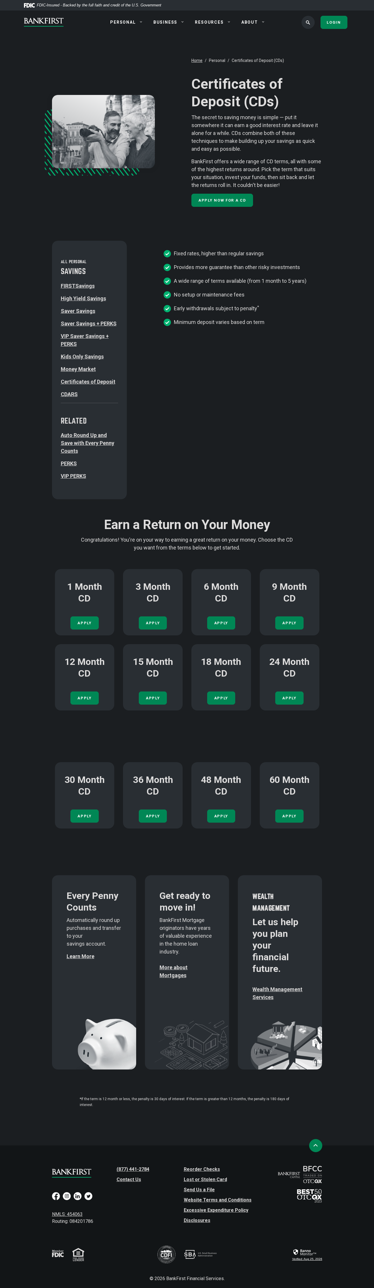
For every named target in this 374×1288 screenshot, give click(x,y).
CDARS (69, 394)
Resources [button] (209, 22)
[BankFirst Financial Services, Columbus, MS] (51, 22)
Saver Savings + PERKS (89, 323)
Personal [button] (123, 22)
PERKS (69, 463)
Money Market (78, 369)
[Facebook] (56, 1198)
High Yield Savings (83, 298)
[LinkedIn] (78, 1198)
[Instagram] (67, 1198)
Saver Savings (78, 311)
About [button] (249, 22)
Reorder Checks (202, 1169)
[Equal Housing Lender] (78, 1254)
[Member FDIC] (58, 1258)
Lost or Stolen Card (205, 1179)
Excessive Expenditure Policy (216, 1210)
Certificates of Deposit (88, 382)
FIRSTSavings (78, 286)
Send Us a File (199, 1189)
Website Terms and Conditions (218, 1200)
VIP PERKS (73, 476)
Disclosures (197, 1220)
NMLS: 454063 (67, 1214)
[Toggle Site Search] (308, 22)
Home (196, 60)
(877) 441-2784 (133, 1169)
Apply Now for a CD (222, 200)
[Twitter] (88, 1198)
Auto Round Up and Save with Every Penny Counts (87, 443)
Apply (153, 623)
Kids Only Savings (82, 356)
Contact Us (129, 1179)
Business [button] (165, 22)
